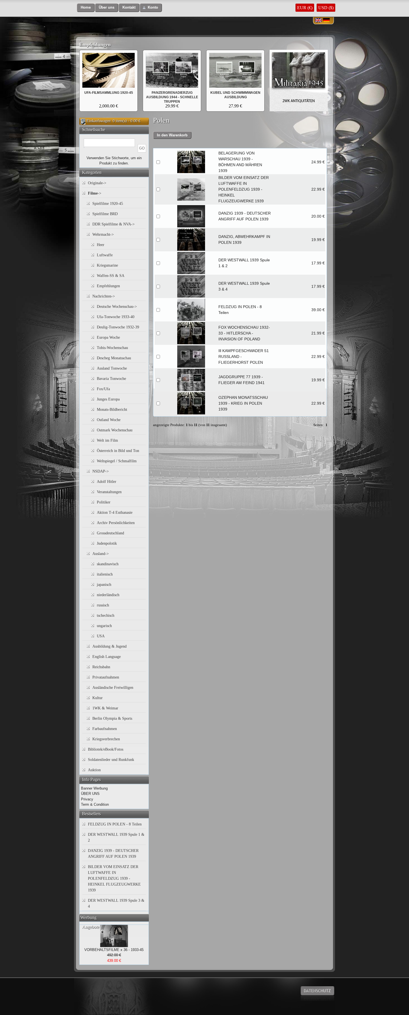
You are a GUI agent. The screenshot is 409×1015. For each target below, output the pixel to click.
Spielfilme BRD (105, 214)
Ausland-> (100, 554)
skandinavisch (108, 564)
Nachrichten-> (103, 296)
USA (101, 636)
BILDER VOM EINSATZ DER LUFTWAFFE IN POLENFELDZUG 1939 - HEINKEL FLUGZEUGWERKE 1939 (243, 189)
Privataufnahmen (105, 677)
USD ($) (326, 7)
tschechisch (105, 615)
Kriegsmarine (107, 265)
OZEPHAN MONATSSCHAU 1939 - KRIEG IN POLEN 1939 (243, 403)
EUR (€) (304, 7)
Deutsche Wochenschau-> (117, 306)
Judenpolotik (107, 543)
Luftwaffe (105, 255)
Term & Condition (95, 804)
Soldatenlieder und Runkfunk (111, 760)
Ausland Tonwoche (112, 368)
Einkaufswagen (98, 121)
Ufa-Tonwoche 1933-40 (115, 317)
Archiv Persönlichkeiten (116, 523)
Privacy (87, 799)
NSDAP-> (100, 471)
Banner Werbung (94, 788)
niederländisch (108, 595)
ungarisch (104, 626)
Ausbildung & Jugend (109, 646)
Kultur (97, 698)
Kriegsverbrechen (106, 739)
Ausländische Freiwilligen (112, 687)
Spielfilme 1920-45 (107, 203)
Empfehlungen (95, 44)
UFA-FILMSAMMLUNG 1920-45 (108, 93)
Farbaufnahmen (104, 729)
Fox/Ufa (103, 389)
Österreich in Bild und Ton (118, 451)
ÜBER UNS (90, 794)
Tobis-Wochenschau (112, 348)
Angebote (90, 927)
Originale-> (97, 183)
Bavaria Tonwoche (111, 379)
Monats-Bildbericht (112, 409)
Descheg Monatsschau (114, 358)
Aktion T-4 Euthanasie (114, 512)
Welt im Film (107, 440)
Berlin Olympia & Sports (112, 718)
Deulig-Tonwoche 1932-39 (118, 327)
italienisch (105, 574)
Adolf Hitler (106, 482)
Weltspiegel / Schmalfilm (117, 461)
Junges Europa (108, 399)
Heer (100, 245)
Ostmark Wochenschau (114, 430)
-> (94, 193)
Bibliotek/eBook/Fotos (105, 749)
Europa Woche (108, 337)
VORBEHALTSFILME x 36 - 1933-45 (114, 950)
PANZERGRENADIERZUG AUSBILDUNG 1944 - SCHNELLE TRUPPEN (172, 97)
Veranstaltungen (109, 492)
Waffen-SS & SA (110, 276)
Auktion (94, 770)
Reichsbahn (101, 667)
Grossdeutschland (110, 533)
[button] (86, 7)
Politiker (103, 502)
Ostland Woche (108, 420)
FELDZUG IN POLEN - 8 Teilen (115, 824)
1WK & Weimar (105, 708)
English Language (106, 657)
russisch (103, 605)
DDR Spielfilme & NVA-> (113, 224)
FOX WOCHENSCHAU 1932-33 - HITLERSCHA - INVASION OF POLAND (244, 333)
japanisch (104, 585)
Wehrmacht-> (103, 234)
